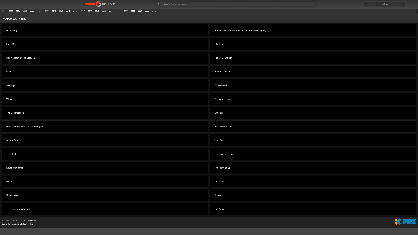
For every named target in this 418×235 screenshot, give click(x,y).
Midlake (10, 181)
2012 (104, 11)
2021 (39, 11)
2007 (140, 11)
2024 (18, 11)
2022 (32, 11)
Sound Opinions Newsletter (27, 220)
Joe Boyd (10, 85)
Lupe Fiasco (12, 44)
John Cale (219, 181)
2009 (126, 11)
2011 (111, 11)
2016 (75, 11)
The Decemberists (15, 112)
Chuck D (218, 112)
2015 (83, 11)
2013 (97, 11)
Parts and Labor (222, 99)
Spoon (217, 195)
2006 (147, 11)
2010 (119, 11)
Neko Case (11, 71)
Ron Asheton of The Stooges (20, 57)
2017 (68, 11)
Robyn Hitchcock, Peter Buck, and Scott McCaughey (240, 30)
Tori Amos (219, 208)
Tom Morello (220, 85)
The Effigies (12, 153)
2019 (54, 11)
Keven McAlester (14, 167)
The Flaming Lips (223, 167)
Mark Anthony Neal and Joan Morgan (24, 126)
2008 (133, 11)
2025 (11, 11)
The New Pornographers (18, 208)
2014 (90, 11)
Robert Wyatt (12, 195)
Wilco (9, 99)
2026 (4, 11)
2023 (25, 11)
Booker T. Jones (222, 71)
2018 (61, 11)
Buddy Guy (11, 30)
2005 (154, 11)
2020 (47, 11)
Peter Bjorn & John (223, 126)
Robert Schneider (223, 57)
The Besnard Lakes (223, 153)
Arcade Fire (12, 140)
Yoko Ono (219, 140)
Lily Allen (218, 44)
